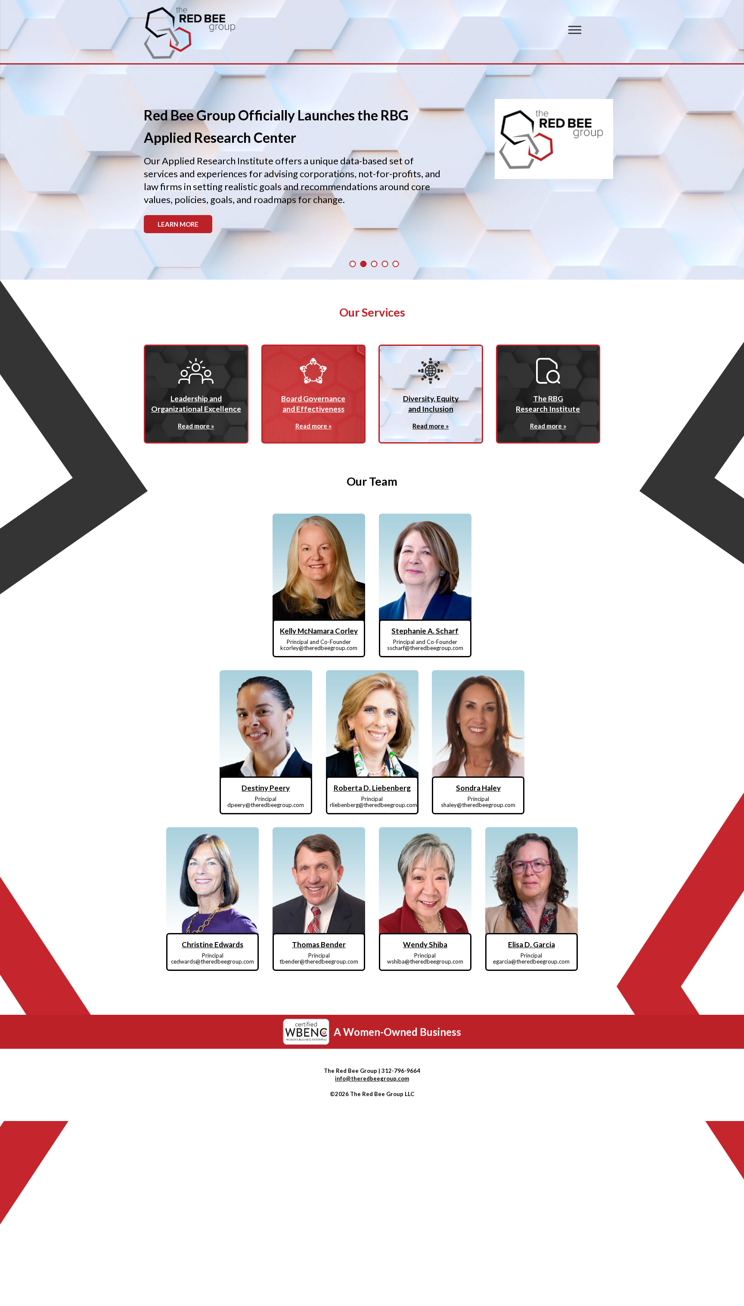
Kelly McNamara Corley (319, 630)
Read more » (196, 426)
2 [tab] (363, 264)
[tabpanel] (372, 172)
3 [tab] (374, 264)
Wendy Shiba (425, 944)
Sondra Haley (478, 787)
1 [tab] (353, 264)
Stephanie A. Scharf (425, 630)
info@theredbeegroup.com (372, 1078)
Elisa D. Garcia (531, 944)
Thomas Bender (319, 944)
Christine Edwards (212, 944)
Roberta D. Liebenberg (372, 787)
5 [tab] (396, 264)
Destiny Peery (266, 787)
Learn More (178, 224)
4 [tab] (385, 264)
